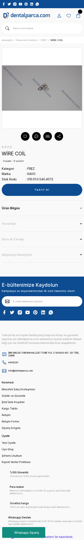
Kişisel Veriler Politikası (16, 462)
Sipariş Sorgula (11, 428)
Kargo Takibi (10, 408)
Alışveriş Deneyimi (17, 255)
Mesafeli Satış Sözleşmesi (18, 389)
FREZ (31, 168)
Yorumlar (9, 224)
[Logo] (27, 15)
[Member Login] (59, 15)
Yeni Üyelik (9, 442)
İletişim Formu (10, 421)
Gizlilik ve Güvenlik (13, 395)
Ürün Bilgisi (11, 208)
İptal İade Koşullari (13, 402)
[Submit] (7, 301)
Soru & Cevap (13, 239)
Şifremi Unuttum (12, 455)
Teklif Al (42, 189)
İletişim (6, 415)
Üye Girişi (8, 449)
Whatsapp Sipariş (26, 532)
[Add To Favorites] (25, 136)
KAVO (31, 174)
